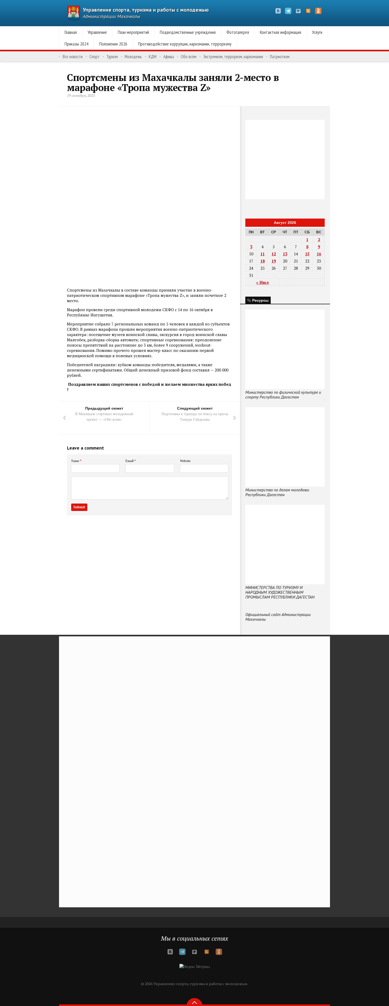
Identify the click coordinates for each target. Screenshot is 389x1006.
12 (274, 253)
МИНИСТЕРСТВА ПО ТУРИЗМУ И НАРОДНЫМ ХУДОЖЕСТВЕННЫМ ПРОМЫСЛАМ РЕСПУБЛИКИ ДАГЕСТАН (279, 592)
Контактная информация (280, 32)
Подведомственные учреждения (188, 32)
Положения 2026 (113, 44)
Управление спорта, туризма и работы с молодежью (146, 9)
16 (319, 253)
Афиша (168, 57)
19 (274, 261)
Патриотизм (280, 57)
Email (130, 461)
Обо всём (188, 57)
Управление (97, 32)
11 (262, 253)
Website (185, 461)
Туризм (112, 57)
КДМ (152, 57)
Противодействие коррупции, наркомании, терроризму (185, 44)
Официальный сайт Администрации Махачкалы (278, 617)
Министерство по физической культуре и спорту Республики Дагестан (283, 394)
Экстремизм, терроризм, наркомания (233, 57)
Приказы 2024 (76, 44)
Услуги (317, 32)
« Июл (262, 282)
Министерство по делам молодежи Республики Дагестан (277, 492)
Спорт (94, 57)
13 (285, 253)
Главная (71, 32)
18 (262, 261)
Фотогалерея (238, 32)
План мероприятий (133, 32)
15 (307, 253)
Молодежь (133, 57)
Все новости (73, 57)
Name (76, 461)
